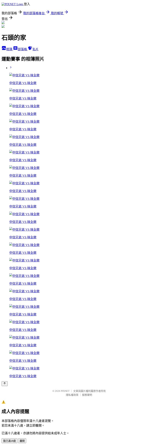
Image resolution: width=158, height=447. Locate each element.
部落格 (23, 49)
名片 (35, 49)
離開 (22, 440)
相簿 (9, 49)
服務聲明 (87, 394)
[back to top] (5, 383)
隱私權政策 (72, 394)
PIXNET (65, 391)
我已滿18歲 (9, 440)
